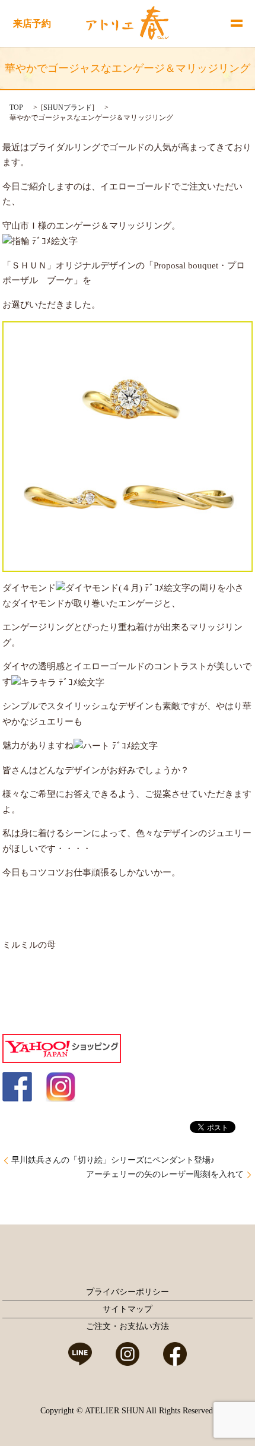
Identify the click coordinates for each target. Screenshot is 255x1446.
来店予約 (32, 23)
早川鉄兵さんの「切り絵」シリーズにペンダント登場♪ (113, 1160)
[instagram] (60, 1085)
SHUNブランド (67, 107)
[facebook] (17, 1085)
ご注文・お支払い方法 (127, 1326)
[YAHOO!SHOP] (61, 1047)
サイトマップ (127, 1309)
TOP (16, 107)
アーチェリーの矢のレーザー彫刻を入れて (165, 1174)
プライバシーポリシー (127, 1291)
